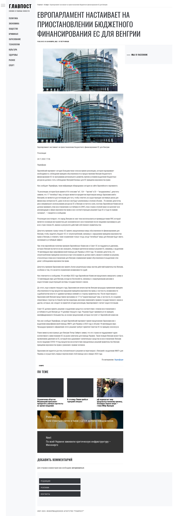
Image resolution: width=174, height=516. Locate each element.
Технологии (14, 44)
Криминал (13, 34)
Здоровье (13, 54)
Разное (12, 60)
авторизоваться (78, 468)
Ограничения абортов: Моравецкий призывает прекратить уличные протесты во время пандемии (50, 402)
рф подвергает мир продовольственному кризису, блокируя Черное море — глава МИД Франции (110, 402)
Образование (15, 39)
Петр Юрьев (64, 41)
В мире (41, 366)
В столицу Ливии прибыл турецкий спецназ (77, 400)
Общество (13, 28)
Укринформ (118, 360)
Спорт (11, 65)
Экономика (14, 23)
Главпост (20, 6)
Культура (13, 49)
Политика (13, 18)
